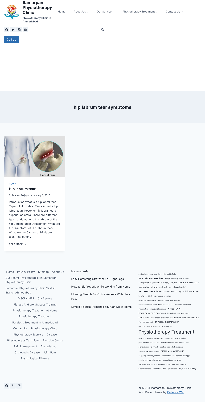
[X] (13, 386)
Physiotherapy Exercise (28, 334)
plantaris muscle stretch (148, 347)
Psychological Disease (35, 358)
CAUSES (174, 283)
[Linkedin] (25, 29)
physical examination (167, 321)
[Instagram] (19, 29)
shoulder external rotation (149, 351)
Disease (52, 334)
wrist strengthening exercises (165, 369)
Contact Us (20, 328)
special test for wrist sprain (150, 360)
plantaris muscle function (149, 343)
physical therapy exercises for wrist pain (155, 326)
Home (62, 11)
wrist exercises (145, 369)
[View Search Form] (102, 30)
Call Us (11, 39)
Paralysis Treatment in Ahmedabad (35, 322)
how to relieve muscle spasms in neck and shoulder (159, 300)
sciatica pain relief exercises (171, 347)
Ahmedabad (49, 346)
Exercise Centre (53, 340)
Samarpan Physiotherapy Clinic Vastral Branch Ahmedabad (30, 290)
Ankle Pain (171, 274)
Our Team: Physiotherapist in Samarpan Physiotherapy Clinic (31, 280)
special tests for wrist (172, 360)
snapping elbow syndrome (149, 356)
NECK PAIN (144, 317)
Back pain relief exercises (151, 278)
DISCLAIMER (26, 298)
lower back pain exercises (152, 313)
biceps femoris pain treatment (177, 278)
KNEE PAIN (174, 308)
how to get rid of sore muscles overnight (155, 296)
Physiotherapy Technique (23, 340)
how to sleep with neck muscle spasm (154, 305)
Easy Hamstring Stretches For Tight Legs (97, 279)
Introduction (143, 309)
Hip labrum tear (22, 189)
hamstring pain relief (177, 287)
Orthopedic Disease (27, 352)
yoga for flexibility (187, 368)
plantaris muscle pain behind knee (175, 343)
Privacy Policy (26, 271)
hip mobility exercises (189, 291)
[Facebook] (6, 29)
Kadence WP (175, 392)
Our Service (44, 298)
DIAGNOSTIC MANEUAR (189, 283)
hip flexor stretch (170, 291)
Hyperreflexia (79, 271)
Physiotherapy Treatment (35, 316)
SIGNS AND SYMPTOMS (172, 351)
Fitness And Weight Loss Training (35, 304)
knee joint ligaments (158, 309)
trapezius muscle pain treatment (152, 364)
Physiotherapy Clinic (44, 328)
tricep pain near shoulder (176, 364)
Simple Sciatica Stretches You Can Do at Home (101, 306)
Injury (13, 184)
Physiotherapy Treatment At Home (35, 310)
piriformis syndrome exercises (151, 338)
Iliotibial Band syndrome (181, 305)
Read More (17, 244)
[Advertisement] (102, 67)
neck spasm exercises (160, 318)
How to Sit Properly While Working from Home (100, 286)
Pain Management (25, 346)
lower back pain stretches (178, 313)
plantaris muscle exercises (176, 338)
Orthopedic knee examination (184, 317)
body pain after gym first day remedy (154, 283)
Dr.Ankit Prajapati (21, 195)
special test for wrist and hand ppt (176, 356)
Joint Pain (49, 352)
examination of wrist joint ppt (153, 287)
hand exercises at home (150, 291)
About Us (58, 271)
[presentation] (34, 156)
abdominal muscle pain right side (152, 274)
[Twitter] (13, 29)
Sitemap (43, 271)
